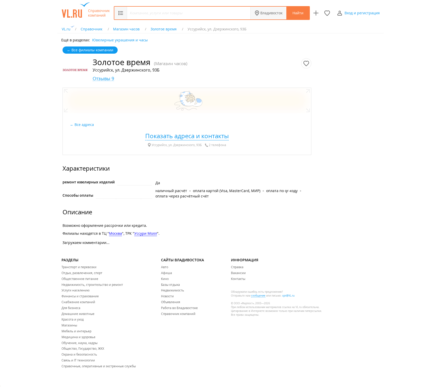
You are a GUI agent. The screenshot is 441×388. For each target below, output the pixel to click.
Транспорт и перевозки (79, 267)
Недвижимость (172, 290)
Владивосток (271, 12)
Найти (297, 12)
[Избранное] (327, 13)
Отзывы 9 (103, 78)
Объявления (170, 302)
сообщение (258, 295)
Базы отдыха (170, 285)
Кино (165, 279)
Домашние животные (78, 314)
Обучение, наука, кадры (79, 343)
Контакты (238, 279)
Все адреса (85, 124)
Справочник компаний (99, 13)
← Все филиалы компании (90, 50)
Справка (237, 267)
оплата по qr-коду (282, 190)
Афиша (166, 273)
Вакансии (238, 273)
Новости (167, 296)
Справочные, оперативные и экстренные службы (99, 366)
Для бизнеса (71, 308)
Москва (115, 233)
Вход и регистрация (362, 12)
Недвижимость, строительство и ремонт (92, 285)
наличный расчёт (171, 190)
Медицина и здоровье (78, 337)
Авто (164, 267)
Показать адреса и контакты (187, 136)
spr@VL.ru (288, 295)
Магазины (69, 325)
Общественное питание (80, 279)
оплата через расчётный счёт (182, 196)
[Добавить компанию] (316, 13)
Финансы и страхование (80, 296)
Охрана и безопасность (79, 354)
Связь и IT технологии (78, 360)
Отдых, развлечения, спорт (82, 273)
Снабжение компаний (78, 302)
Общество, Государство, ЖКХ (83, 348)
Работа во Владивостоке (179, 308)
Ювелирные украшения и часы (120, 40)
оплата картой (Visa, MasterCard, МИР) (226, 190)
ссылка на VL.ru (292, 307)
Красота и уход (73, 319)
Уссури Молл (145, 233)
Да (157, 182)
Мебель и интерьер (76, 331)
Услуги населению (76, 290)
